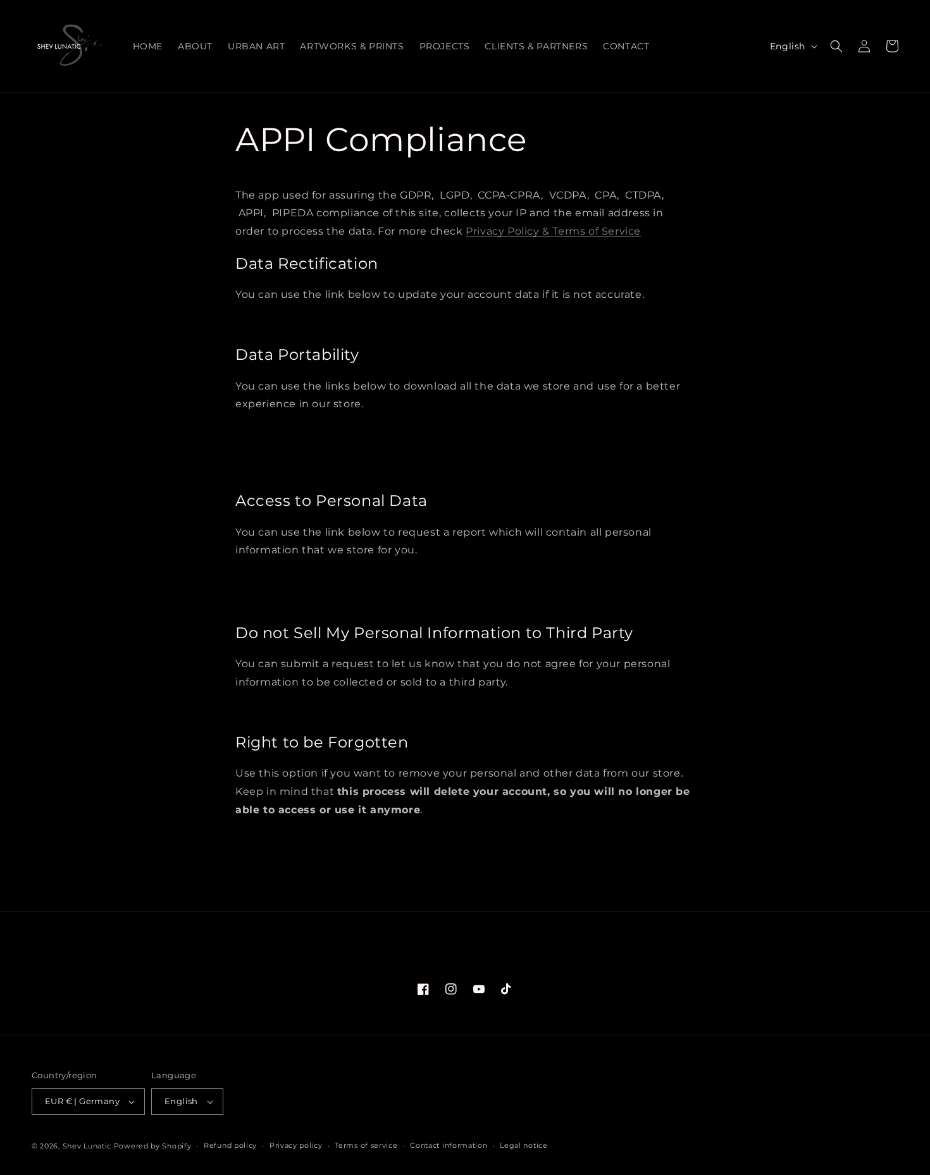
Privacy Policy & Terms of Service (553, 231)
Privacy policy (296, 1145)
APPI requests (275, 433)
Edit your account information (302, 323)
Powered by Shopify (153, 1145)
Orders (260, 469)
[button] (836, 46)
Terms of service (366, 1145)
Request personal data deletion (304, 839)
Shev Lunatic (87, 1145)
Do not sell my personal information (313, 711)
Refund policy (230, 1145)
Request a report (278, 579)
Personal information (285, 451)
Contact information (448, 1145)
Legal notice (523, 1145)
